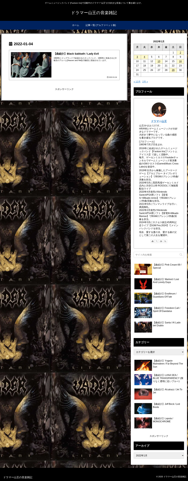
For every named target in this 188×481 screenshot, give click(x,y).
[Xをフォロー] (157, 241)
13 (159, 61)
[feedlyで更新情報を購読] (161, 241)
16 (180, 61)
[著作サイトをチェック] (153, 241)
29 (173, 70)
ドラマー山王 (159, 121)
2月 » (145, 81)
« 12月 (137, 81)
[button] (181, 254)
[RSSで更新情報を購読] (165, 241)
